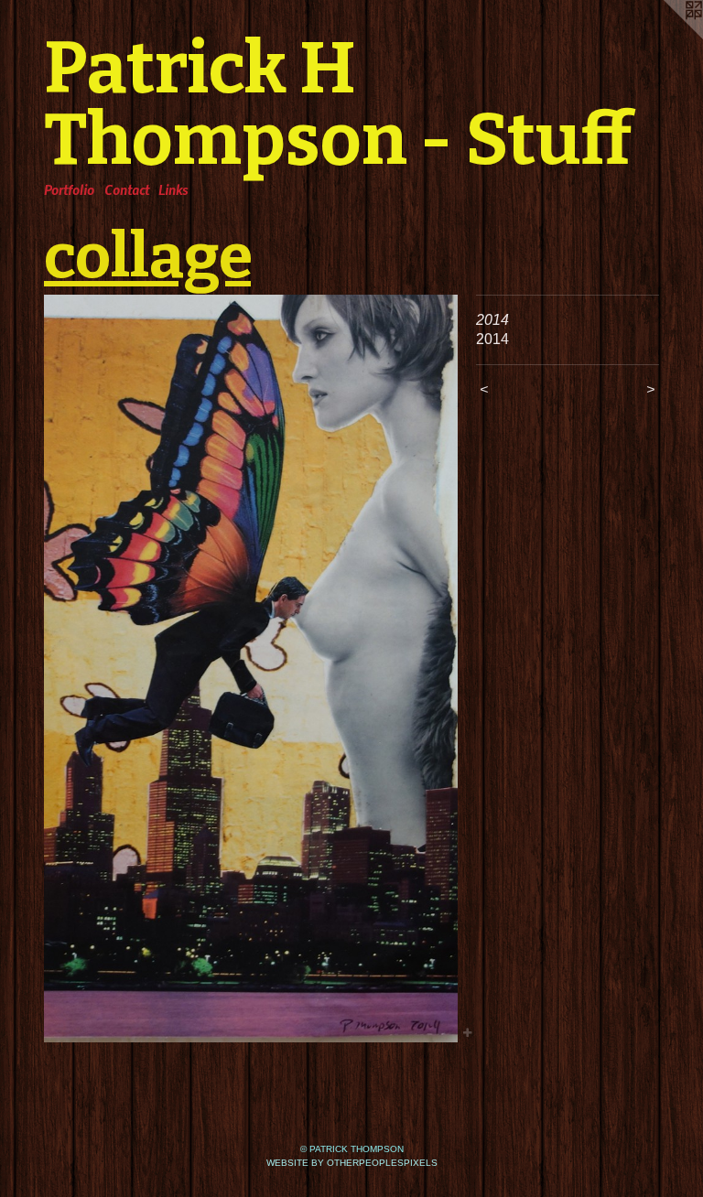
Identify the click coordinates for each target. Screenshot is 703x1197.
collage (147, 256)
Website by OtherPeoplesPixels (352, 1163)
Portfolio (69, 189)
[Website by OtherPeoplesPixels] (666, 36)
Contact (126, 189)
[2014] (251, 668)
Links (173, 189)
